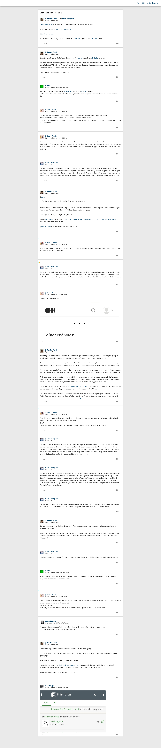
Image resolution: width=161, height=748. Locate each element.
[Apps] (143, 3)
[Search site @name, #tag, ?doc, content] (138, 3)
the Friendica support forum (69, 665)
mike (43, 197)
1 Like (44, 44)
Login (149, 3)
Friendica (78, 39)
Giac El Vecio (46, 227)
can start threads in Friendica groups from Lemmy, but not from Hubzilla (91, 219)
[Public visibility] (45, 18)
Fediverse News (47, 24)
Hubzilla (94, 39)
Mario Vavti (48, 219)
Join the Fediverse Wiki (64, 29)
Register (155, 3)
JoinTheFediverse (47, 34)
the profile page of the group (78, 387)
